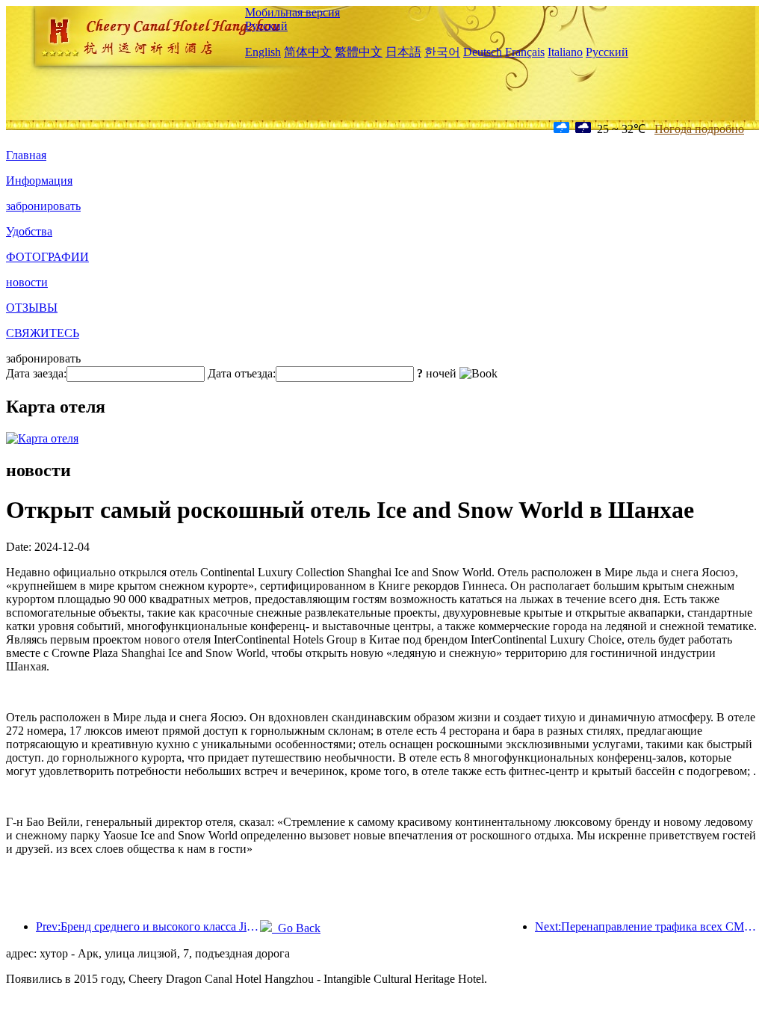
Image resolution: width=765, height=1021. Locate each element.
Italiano (565, 52)
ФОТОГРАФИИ (47, 256)
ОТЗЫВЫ (32, 307)
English (263, 52)
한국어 (442, 52)
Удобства (29, 231)
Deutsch (482, 52)
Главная (26, 155)
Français (525, 52)
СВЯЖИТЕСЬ (42, 333)
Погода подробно (699, 129)
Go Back (296, 928)
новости (27, 282)
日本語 (403, 52)
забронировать (43, 206)
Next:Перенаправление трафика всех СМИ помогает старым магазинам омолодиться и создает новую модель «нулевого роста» (647, 926)
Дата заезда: (36, 373)
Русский (266, 25)
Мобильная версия (292, 12)
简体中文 (308, 52)
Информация (39, 180)
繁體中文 (358, 52)
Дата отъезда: (242, 373)
